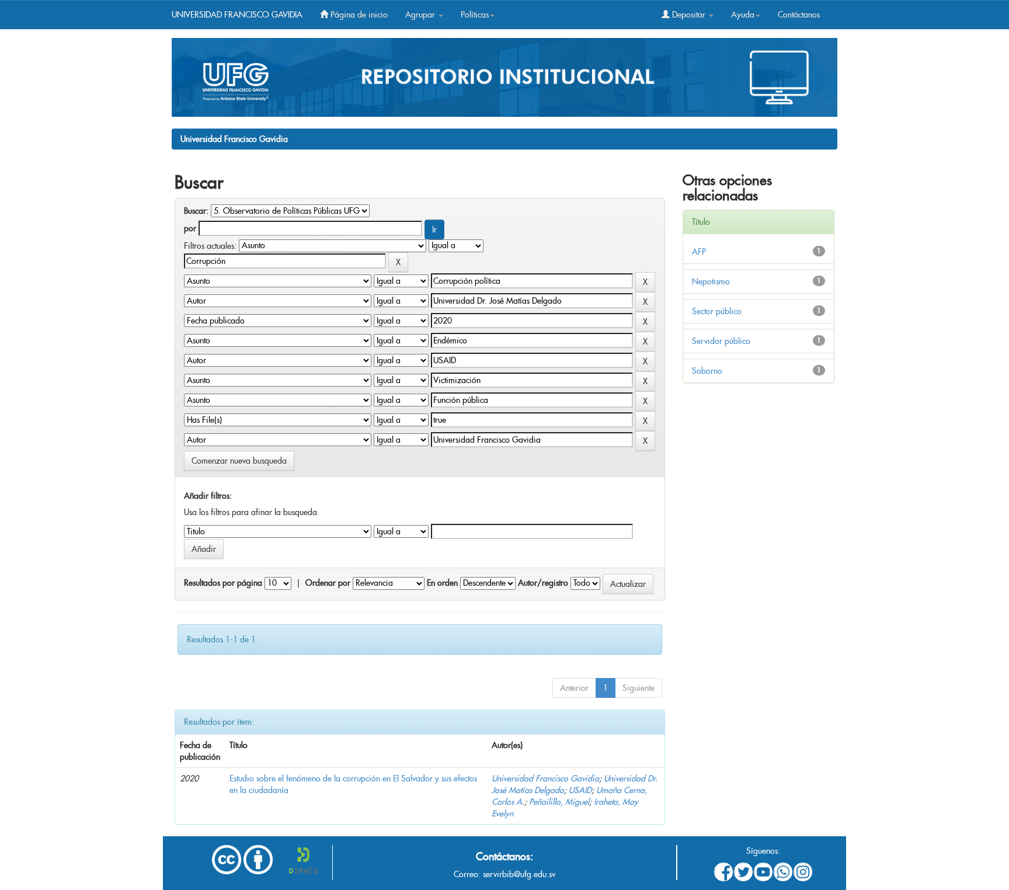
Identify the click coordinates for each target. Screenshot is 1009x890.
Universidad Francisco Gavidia (234, 139)
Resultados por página (223, 583)
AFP (699, 251)
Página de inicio (358, 14)
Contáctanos (799, 14)
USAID (580, 790)
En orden (442, 583)
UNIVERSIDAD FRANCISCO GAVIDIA (237, 14)
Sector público (717, 311)
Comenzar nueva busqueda (239, 461)
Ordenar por (327, 583)
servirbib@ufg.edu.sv (519, 874)
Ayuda (742, 14)
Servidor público (721, 341)
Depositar (689, 14)
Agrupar (421, 14)
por (190, 228)
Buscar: (196, 211)
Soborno (707, 371)
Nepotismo (711, 281)
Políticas (475, 14)
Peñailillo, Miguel (559, 802)
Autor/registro (543, 583)
